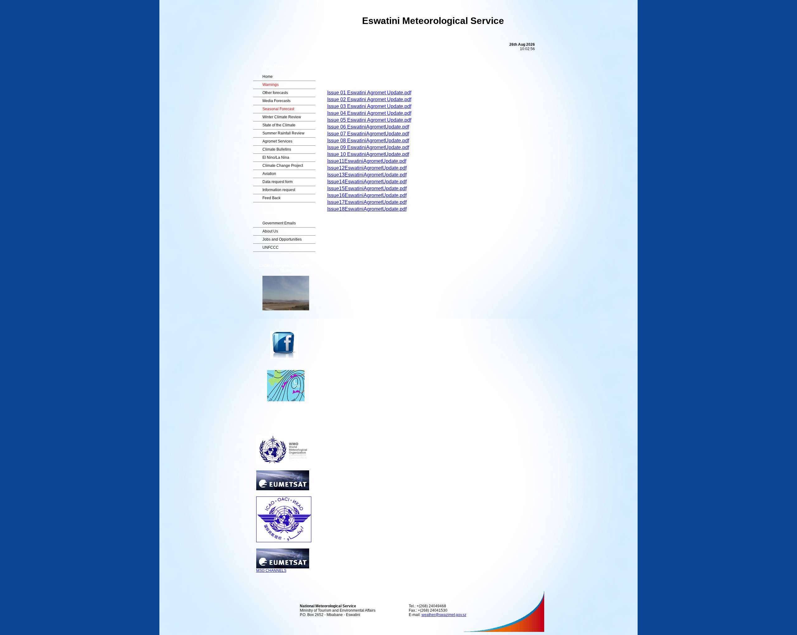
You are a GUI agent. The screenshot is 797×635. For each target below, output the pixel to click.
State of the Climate (278, 125)
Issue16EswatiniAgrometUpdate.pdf (367, 195)
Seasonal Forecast (278, 109)
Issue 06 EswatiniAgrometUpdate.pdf (368, 126)
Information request (278, 190)
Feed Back (271, 198)
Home (267, 76)
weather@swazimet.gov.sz (444, 615)
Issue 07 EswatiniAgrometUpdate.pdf (368, 133)
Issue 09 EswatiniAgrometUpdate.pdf (368, 147)
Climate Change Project (282, 165)
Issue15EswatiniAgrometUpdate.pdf (367, 188)
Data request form (277, 182)
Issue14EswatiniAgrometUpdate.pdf (367, 181)
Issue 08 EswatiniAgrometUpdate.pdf (368, 140)
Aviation (269, 174)
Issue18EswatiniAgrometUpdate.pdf (367, 209)
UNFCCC (270, 247)
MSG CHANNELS (271, 570)
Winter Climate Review (281, 117)
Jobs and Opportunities (282, 239)
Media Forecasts (276, 101)
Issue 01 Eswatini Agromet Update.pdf (369, 92)
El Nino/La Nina (275, 157)
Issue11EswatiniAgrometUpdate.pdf (366, 161)
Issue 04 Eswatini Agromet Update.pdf (369, 113)
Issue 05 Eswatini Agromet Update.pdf (369, 120)
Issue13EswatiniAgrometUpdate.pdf (367, 174)
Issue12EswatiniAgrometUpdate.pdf (367, 168)
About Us (270, 231)
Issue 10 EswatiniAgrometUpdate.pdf (368, 154)
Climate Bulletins (276, 149)
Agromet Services (277, 141)
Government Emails (279, 223)
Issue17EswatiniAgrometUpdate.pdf (367, 202)
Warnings (270, 84)
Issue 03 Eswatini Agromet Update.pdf (369, 106)
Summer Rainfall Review (283, 133)
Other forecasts (275, 93)
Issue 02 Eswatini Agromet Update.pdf (369, 99)
